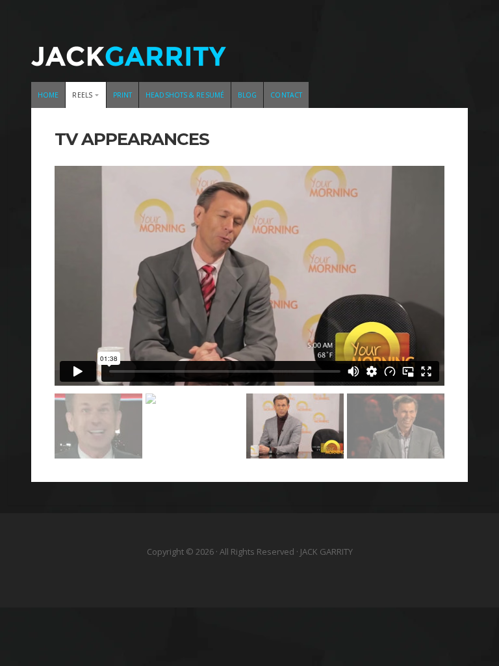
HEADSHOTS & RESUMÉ (185, 95)
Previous (71, 272)
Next (428, 272)
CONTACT (286, 95)
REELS (82, 95)
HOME (48, 95)
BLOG (247, 95)
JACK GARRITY (249, 48)
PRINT (123, 95)
